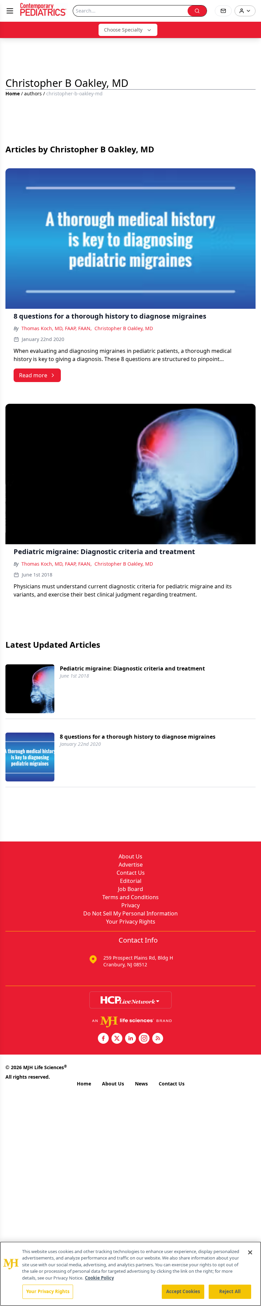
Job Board (130, 889)
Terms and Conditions (130, 897)
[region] (130, 1274)
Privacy (130, 905)
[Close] (250, 1252)
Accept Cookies (183, 1291)
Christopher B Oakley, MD (123, 328)
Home (12, 93)
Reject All (230, 1291)
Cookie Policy (99, 1278)
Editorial (130, 881)
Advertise (131, 864)
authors (33, 93)
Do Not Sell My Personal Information (130, 913)
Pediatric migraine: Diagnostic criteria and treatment (132, 668)
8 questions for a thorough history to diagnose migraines (137, 736)
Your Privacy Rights (130, 921)
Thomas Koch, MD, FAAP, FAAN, (56, 328)
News (141, 1083)
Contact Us (131, 872)
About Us (130, 856)
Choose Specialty (123, 29)
